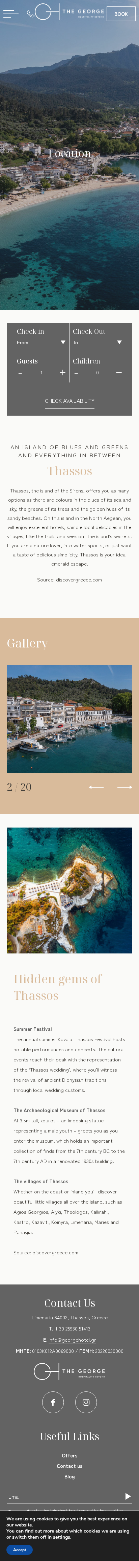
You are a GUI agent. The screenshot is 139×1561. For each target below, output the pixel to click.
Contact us (69, 1465)
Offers (69, 1455)
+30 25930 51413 (72, 1328)
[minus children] (76, 372)
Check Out (89, 331)
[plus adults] (62, 372)
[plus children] (118, 372)
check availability (69, 400)
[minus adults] (20, 372)
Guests (27, 361)
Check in (30, 331)
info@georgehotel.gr (72, 1339)
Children (86, 361)
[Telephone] (32, 13)
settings (61, 1537)
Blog (69, 1476)
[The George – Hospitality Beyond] (69, 11)
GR (71, 34)
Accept (19, 1550)
